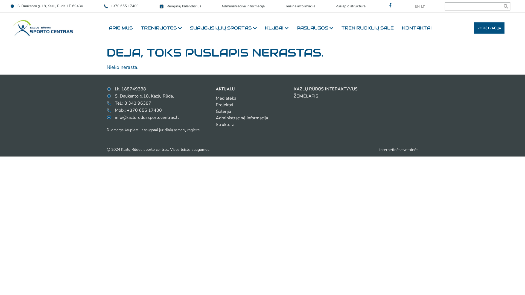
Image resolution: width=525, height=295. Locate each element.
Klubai (274, 28)
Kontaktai (416, 28)
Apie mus (121, 28)
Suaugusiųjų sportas (221, 28)
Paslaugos (312, 28)
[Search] (506, 6)
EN (417, 6)
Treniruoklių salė (368, 28)
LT (423, 6)
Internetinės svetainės (398, 150)
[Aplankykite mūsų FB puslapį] (390, 5)
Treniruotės (159, 28)
